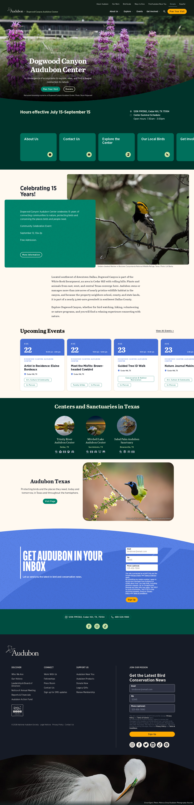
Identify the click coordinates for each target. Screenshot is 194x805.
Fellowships (49, 679)
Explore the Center (111, 141)
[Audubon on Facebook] (139, 745)
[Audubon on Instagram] (132, 745)
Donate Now (82, 683)
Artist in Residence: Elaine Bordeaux (42, 365)
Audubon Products (85, 679)
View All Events (164, 331)
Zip (128, 557)
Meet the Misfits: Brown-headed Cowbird (89, 365)
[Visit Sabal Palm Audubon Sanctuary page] (127, 434)
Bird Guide (127, 4)
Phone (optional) (133, 566)
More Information (31, 255)
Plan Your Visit (177, 11)
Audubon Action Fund (21, 699)
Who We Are (17, 674)
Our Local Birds (153, 139)
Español (182, 4)
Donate (173, 4)
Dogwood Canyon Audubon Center (42, 12)
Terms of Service (150, 575)
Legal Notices (45, 725)
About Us (114, 11)
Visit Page (50, 501)
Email (129, 549)
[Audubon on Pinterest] (166, 745)
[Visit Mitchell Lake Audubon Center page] (95, 434)
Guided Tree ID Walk (136, 365)
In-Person (30, 385)
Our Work (115, 4)
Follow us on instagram (97, 626)
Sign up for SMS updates (55, 692)
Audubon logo (15, 10)
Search (164, 11)
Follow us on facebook (89, 626)
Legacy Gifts (82, 687)
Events (140, 11)
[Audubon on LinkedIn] (153, 745)
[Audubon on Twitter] (146, 745)
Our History (16, 679)
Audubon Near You (85, 674)
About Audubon (102, 4)
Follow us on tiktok (105, 626)
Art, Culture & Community (37, 380)
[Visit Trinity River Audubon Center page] (64, 434)
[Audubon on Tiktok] (159, 745)
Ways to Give (140, 4)
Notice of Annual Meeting (23, 690)
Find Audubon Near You (157, 4)
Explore (127, 11)
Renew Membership (85, 692)
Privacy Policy (136, 575)
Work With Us (50, 674)
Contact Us (71, 139)
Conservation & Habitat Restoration (136, 379)
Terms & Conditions (140, 593)
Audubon (22, 651)
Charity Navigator (17, 710)
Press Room (49, 683)
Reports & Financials (21, 695)
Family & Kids (79, 385)
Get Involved (152, 11)
